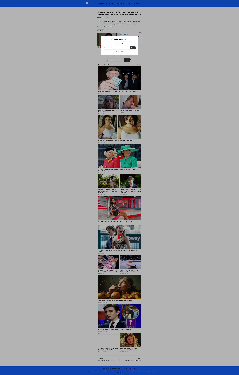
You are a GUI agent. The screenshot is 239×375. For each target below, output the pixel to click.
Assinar (133, 47)
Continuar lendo (119, 51)
